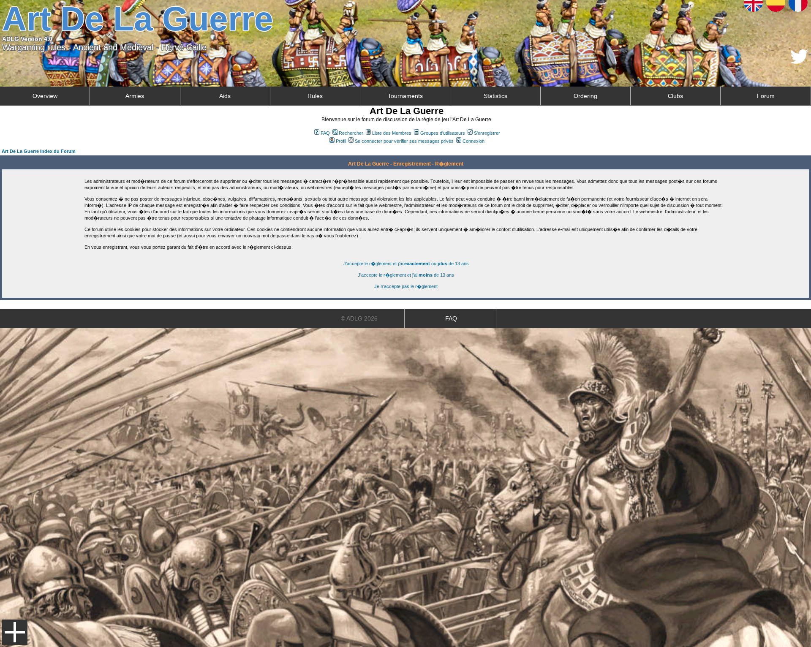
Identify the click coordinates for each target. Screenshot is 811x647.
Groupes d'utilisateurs (442, 133)
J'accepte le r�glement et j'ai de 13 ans (406, 274)
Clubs (675, 95)
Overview (45, 95)
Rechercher (351, 133)
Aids (225, 95)
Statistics (495, 95)
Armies (134, 95)
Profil (341, 141)
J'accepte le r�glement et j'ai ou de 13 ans (406, 263)
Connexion (473, 141)
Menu (14, 632)
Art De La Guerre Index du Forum (39, 151)
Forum (766, 95)
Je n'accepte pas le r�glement (406, 286)
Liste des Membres (391, 133)
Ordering (585, 95)
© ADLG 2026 (359, 318)
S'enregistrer (487, 133)
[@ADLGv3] (799, 61)
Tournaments (405, 95)
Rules (315, 95)
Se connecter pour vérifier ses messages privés (404, 141)
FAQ (325, 133)
